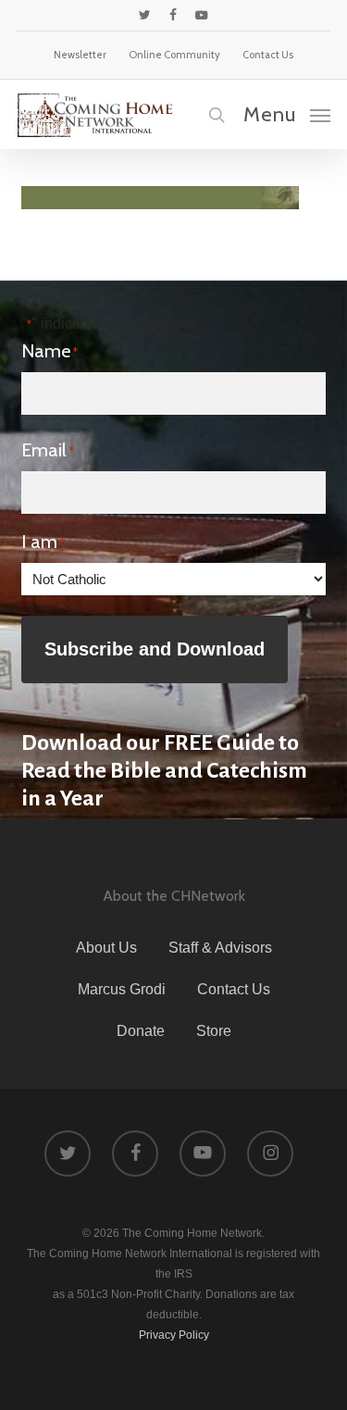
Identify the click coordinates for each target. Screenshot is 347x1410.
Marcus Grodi (122, 989)
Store (213, 1031)
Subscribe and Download (154, 649)
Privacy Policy (174, 1335)
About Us (106, 947)
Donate (141, 1031)
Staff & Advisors (220, 947)
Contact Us (233, 989)
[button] (286, 114)
